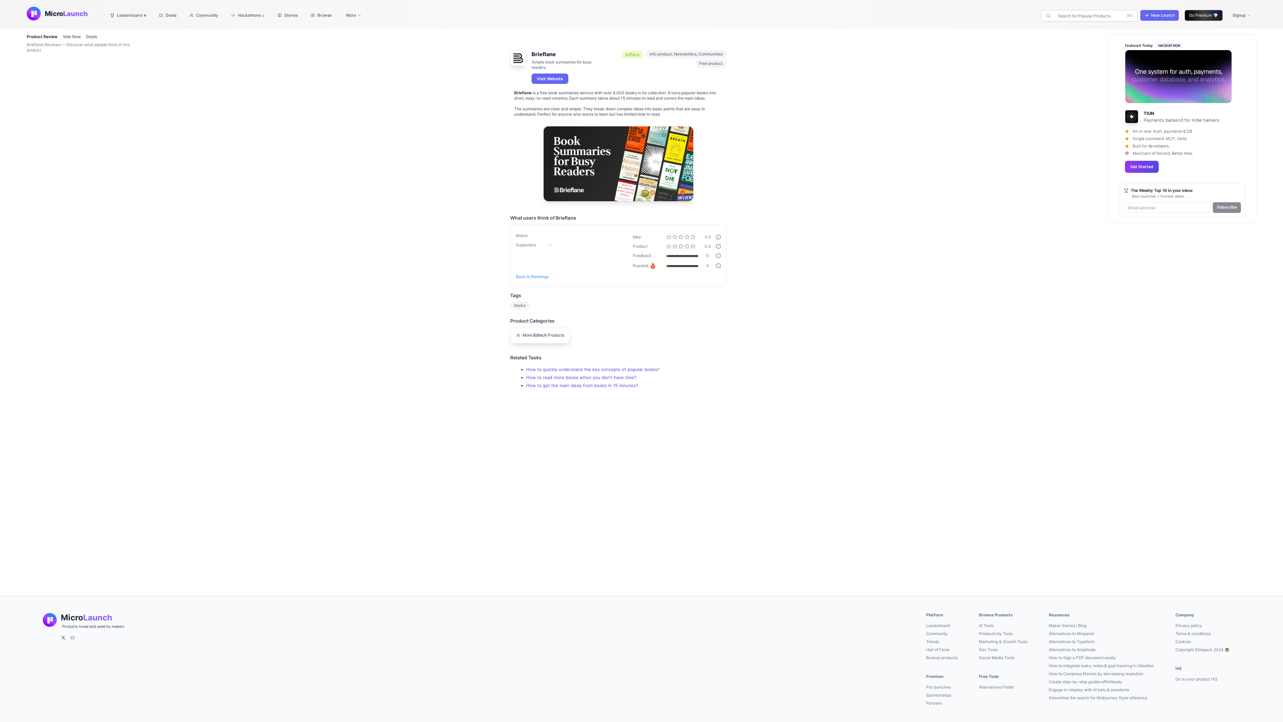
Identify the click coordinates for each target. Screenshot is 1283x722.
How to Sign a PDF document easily (1082, 657)
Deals (91, 36)
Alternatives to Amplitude (1072, 649)
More (351, 15)
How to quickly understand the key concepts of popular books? (593, 369)
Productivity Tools (996, 633)
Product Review (42, 36)
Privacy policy (1188, 625)
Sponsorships (938, 695)
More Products (543, 335)
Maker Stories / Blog (1068, 625)
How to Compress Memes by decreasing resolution (1096, 673)
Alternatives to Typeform (1072, 641)
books (520, 305)
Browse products (942, 657)
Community (937, 633)
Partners (934, 703)
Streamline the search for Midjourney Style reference (1098, 697)
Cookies (1183, 641)
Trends (932, 641)
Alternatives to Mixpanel (1071, 633)
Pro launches (938, 687)
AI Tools (986, 625)
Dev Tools (988, 649)
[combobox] (1090, 15)
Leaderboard (938, 625)
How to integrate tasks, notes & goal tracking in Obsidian (1101, 665)
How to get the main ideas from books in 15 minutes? (582, 385)
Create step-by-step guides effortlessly (1085, 681)
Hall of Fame (938, 649)
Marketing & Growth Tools (1003, 641)
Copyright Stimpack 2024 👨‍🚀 (1202, 649)
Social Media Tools (996, 657)
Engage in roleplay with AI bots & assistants (1089, 689)
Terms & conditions (1193, 633)
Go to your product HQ (1196, 679)
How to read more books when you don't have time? (581, 377)
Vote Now (72, 36)
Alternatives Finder (996, 687)
